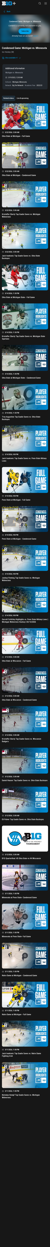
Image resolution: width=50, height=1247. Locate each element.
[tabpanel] (25, 601)
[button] (39, 3)
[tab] (8, 98)
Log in (35, 36)
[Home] (9, 3)
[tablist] (16, 98)
